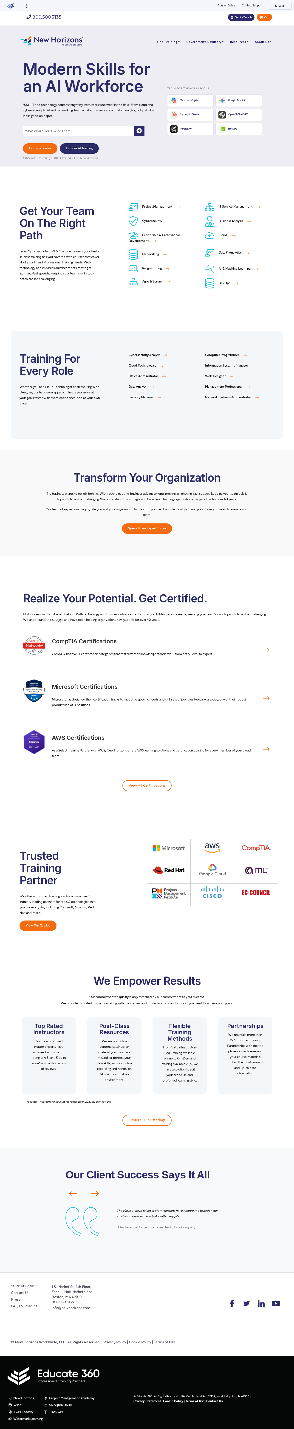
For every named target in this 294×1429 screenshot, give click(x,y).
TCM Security (23, 1412)
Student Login (22, 1286)
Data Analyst (138, 387)
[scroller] (286, 1423)
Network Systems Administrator (228, 397)
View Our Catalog (38, 925)
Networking (150, 254)
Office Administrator (144, 376)
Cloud (223, 235)
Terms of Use (164, 1342)
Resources (238, 42)
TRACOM (55, 1412)
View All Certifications (147, 786)
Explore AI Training (79, 148)
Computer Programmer (222, 355)
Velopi (17, 1405)
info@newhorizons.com (71, 1308)
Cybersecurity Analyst (144, 355)
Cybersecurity (152, 221)
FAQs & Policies (24, 1306)
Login (282, 5)
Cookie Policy (140, 1342)
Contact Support (252, 5)
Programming (151, 268)
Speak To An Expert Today (147, 528)
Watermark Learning (28, 1419)
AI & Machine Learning (234, 269)
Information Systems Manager (227, 365)
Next (98, 1193)
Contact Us (20, 1293)
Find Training (167, 42)
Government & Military (203, 42)
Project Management (157, 207)
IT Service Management (235, 207)
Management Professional (224, 387)
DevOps (224, 283)
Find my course (40, 148)
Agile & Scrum (152, 281)
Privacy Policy (114, 1342)
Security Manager (141, 397)
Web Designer (215, 376)
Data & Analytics (230, 252)
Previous (70, 1193)
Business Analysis (231, 221)
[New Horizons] (52, 39)
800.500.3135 (46, 17)
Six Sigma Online (60, 1405)
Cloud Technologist (142, 365)
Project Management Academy (71, 1398)
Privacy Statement (147, 1401)
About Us (262, 42)
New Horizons (23, 1398)
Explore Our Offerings (147, 1120)
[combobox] (78, 131)
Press (15, 1300)
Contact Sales (226, 5)
